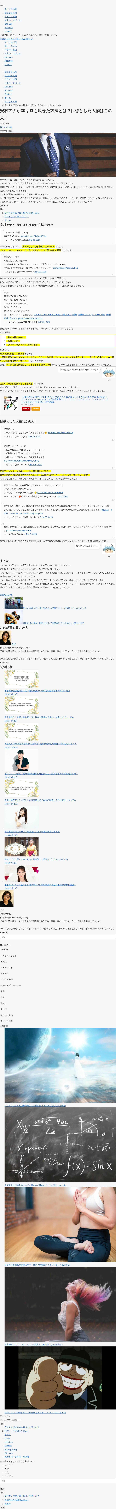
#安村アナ (13, 318)
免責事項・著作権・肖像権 (17, 1457)
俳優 (2, 991)
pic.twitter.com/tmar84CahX (18, 530)
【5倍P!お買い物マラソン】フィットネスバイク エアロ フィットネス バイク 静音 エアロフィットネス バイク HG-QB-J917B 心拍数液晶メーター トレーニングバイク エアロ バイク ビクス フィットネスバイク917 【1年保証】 (64, 399)
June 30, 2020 (33, 436)
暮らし (3, 1003)
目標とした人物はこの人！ (17, 216)
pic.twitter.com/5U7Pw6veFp (60, 433)
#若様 (74, 314)
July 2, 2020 (62, 496)
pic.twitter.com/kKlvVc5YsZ (30, 318)
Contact (8, 31)
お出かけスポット (13, 20)
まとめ (8, 220)
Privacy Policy (11, 1449)
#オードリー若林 (54, 314)
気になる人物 (11, 13)
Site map (9, 24)
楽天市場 (26, 408)
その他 (3, 961)
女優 (2, 997)
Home (7, 1438)
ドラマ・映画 (11, 17)
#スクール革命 (98, 314)
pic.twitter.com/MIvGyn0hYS (26, 461)
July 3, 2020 (31, 534)
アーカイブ (5, 1420)
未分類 (3, 1009)
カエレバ (30, 404)
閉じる (2, 1489)
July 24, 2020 (40, 272)
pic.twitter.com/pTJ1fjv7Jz (31, 513)
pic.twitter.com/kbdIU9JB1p (65, 268)
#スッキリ (8, 461)
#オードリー (40, 314)
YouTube (4, 950)
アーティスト (6, 967)
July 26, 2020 (34, 240)
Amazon (36, 408)
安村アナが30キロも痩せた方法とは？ (22, 213)
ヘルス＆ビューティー (10, 985)
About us (9, 28)
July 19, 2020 (44, 322)
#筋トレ (105, 510)
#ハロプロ (14, 513)
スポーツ (4, 973)
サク (14, 644)
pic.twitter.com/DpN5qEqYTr (50, 492)
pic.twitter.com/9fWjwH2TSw (33, 236)
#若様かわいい (84, 314)
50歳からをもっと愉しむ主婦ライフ (16, 39)
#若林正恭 (66, 314)
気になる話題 (11, 9)
